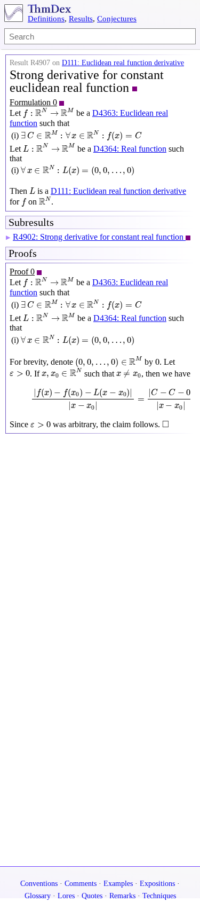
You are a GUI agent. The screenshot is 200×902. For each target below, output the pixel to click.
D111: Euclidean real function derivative (123, 63)
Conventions (39, 884)
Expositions (157, 884)
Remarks (122, 896)
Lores (66, 896)
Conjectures (117, 18)
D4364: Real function (129, 148)
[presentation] (48, 113)
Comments (81, 884)
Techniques (159, 896)
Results (81, 18)
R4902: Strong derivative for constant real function (99, 236)
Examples (118, 884)
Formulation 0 (33, 102)
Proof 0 (22, 271)
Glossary (38, 896)
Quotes (92, 896)
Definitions (46, 18)
